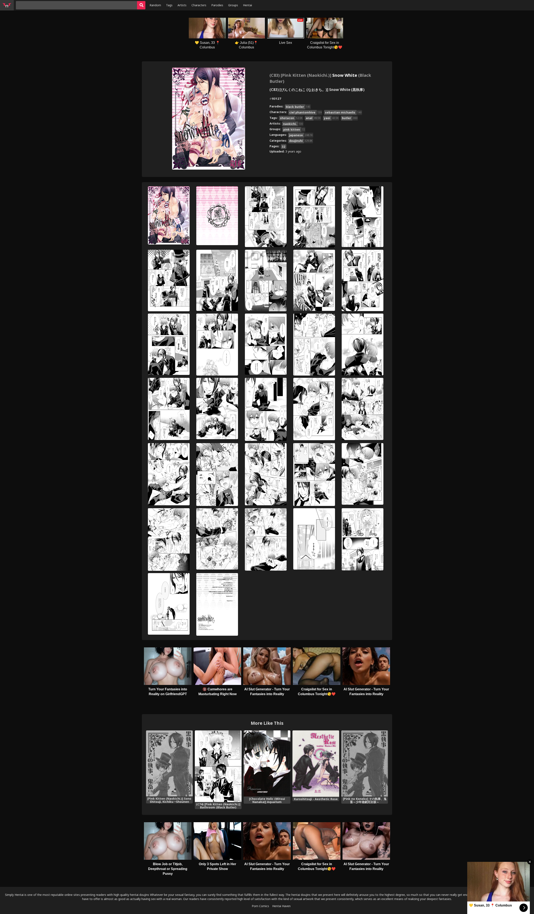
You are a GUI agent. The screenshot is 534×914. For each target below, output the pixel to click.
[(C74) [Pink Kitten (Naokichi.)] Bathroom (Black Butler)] (218, 766)
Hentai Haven (281, 906)
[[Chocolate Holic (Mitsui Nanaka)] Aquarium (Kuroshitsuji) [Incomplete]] (267, 763)
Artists (182, 5)
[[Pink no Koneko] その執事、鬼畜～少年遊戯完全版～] (364, 763)
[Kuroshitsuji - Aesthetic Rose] (315, 763)
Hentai (247, 5)
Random (155, 5)
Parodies (217, 5)
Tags (169, 5)
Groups (233, 5)
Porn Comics (260, 906)
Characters (198, 5)
